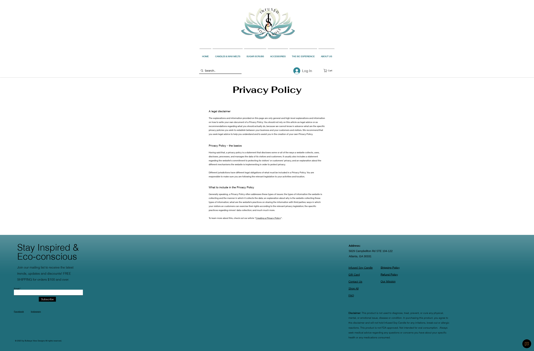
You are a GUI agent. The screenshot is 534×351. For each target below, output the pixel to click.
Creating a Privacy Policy (268, 218)
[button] (330, 70)
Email (17, 288)
